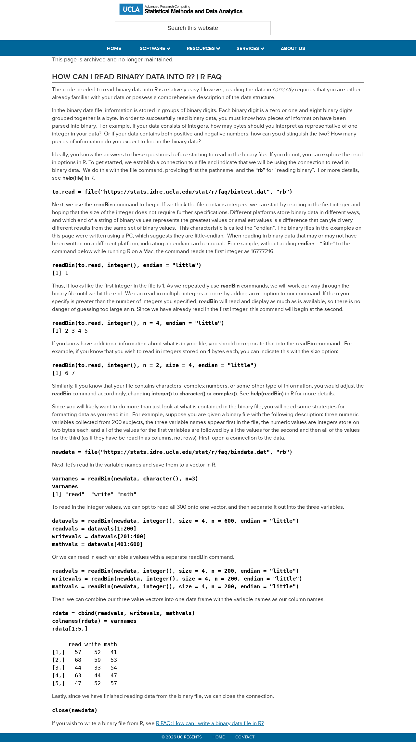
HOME (219, 737)
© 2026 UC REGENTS (182, 737)
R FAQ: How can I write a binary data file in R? (210, 723)
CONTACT (244, 737)
